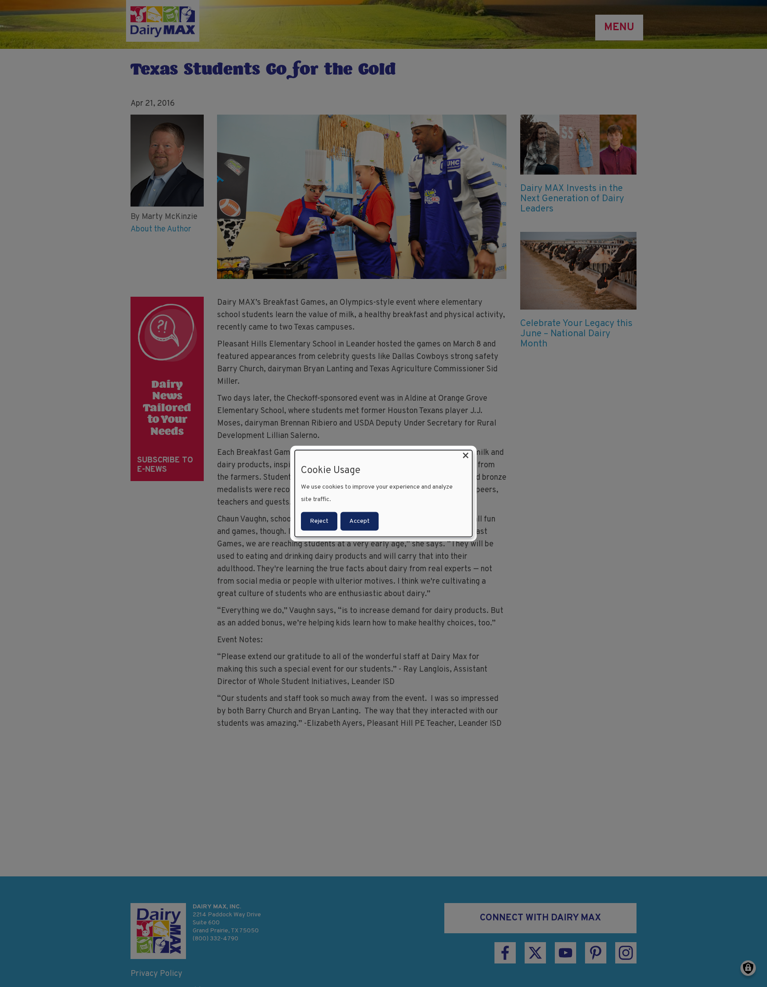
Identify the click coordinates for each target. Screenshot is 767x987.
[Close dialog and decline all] (465, 456)
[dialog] (383, 493)
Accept (359, 521)
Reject (319, 521)
